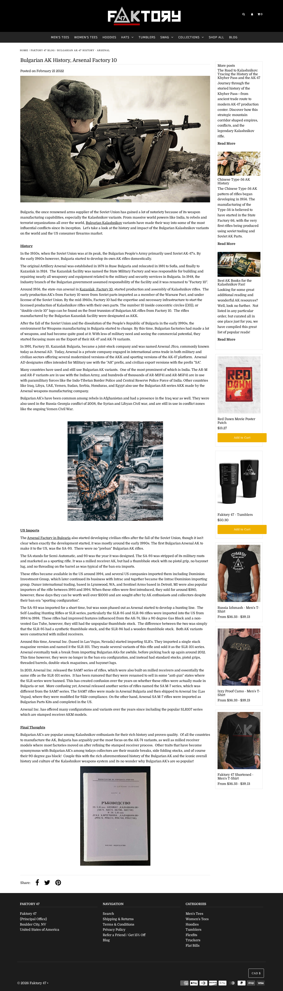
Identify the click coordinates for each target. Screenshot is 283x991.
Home (24, 50)
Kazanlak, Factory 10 (96, 289)
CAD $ (256, 973)
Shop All (216, 37)
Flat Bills (193, 945)
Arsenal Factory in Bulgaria (49, 538)
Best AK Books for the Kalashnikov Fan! (235, 282)
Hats (125, 37)
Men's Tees (60, 37)
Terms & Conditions (118, 924)
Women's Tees (86, 37)
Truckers (193, 940)
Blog (233, 37)
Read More (226, 143)
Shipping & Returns (118, 919)
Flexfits (191, 935)
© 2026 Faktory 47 (31, 983)
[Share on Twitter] (47, 883)
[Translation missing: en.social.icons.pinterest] (58, 883)
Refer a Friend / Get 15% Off (124, 935)
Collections (189, 37)
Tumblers (147, 37)
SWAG (164, 37)
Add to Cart (242, 437)
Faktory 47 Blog (43, 50)
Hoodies (109, 37)
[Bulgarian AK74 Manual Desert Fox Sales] (115, 816)
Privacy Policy (114, 930)
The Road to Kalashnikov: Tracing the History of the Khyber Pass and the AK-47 (239, 74)
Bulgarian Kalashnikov (104, 223)
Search (108, 914)
